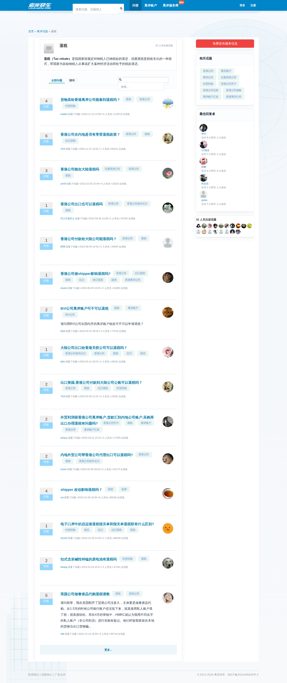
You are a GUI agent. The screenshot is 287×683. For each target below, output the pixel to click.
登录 (242, 5)
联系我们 (33, 674)
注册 (253, 5)
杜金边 (205, 183)
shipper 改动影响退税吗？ (81, 490)
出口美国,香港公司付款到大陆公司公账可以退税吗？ (101, 383)
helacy (64, 438)
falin (63, 361)
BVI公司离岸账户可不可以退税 (85, 308)
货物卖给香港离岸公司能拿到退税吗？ (90, 100)
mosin (64, 288)
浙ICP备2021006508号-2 (243, 674)
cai (62, 497)
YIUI (63, 149)
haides (64, 114)
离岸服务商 (170, 5)
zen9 (63, 183)
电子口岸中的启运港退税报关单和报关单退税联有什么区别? (107, 524)
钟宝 (203, 133)
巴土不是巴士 (68, 218)
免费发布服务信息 (225, 43)
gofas (204, 200)
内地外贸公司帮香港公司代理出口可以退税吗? (97, 455)
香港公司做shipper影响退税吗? (86, 274)
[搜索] (121, 8)
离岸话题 (42, 31)
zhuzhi (64, 538)
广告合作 (60, 674)
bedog (64, 567)
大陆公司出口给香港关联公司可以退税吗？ (94, 348)
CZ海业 (205, 150)
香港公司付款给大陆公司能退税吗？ (89, 239)
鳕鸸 (203, 167)
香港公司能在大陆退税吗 (80, 169)
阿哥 (63, 246)
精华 (72, 80)
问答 (135, 5)
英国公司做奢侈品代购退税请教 (85, 594)
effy (62, 634)
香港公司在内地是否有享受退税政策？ (90, 134)
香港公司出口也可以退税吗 (82, 204)
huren (64, 469)
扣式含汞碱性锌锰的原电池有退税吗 (89, 559)
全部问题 (56, 80)
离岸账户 (150, 5)
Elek (63, 331)
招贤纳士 (46, 674)
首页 (31, 31)
